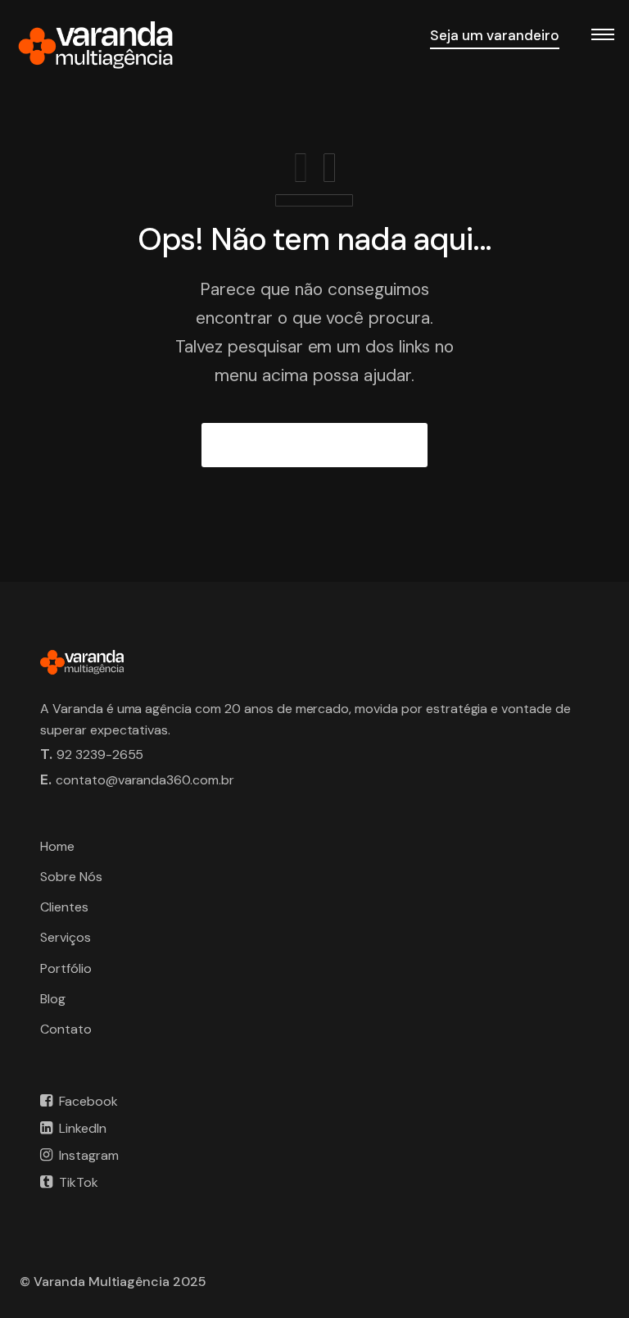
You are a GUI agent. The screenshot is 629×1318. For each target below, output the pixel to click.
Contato (66, 1029)
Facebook (88, 1101)
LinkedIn (82, 1128)
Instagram (89, 1155)
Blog (53, 998)
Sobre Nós (71, 876)
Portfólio (66, 968)
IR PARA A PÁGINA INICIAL (315, 445)
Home (57, 846)
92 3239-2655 (100, 754)
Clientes (64, 907)
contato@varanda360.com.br (145, 780)
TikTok (78, 1182)
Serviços (65, 937)
